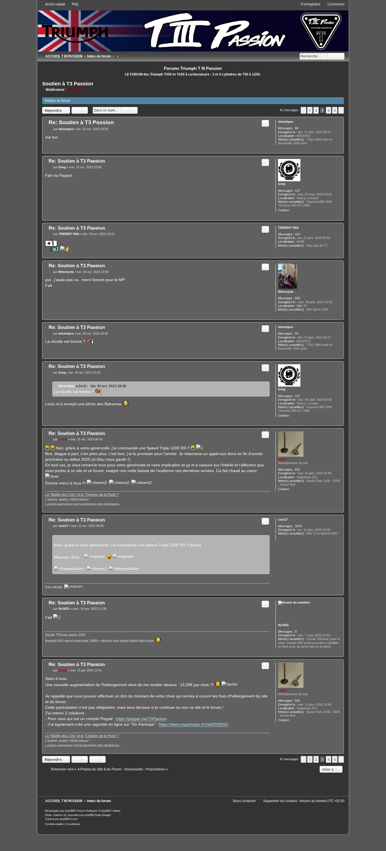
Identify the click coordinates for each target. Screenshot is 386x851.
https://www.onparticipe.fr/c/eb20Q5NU (193, 724)
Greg (281, 184)
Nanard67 (75, 90)
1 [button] (310, 110)
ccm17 (283, 519)
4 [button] (328, 110)
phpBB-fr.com (68, 818)
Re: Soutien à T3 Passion (81, 122)
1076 (298, 526)
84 (296, 128)
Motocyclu (286, 291)
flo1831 (283, 625)
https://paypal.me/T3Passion (141, 718)
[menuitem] (72, 4)
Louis (282, 459)
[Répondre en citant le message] (265, 123)
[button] (303, 110)
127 (297, 190)
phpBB (69, 810)
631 (297, 469)
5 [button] (335, 110)
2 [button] (316, 110)
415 (297, 234)
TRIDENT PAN (288, 227)
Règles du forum (57, 101)
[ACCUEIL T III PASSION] (193, 27)
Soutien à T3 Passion (67, 84)
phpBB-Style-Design (98, 814)
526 (297, 298)
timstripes (285, 121)
